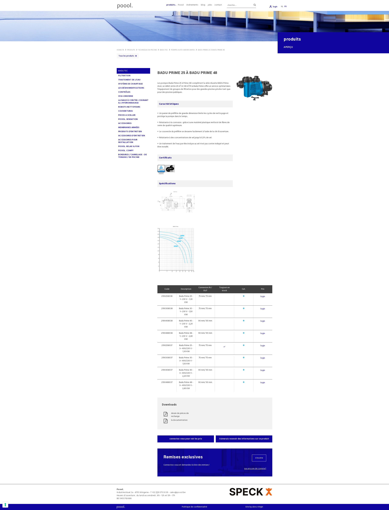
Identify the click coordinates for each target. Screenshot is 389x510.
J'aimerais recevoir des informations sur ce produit (244, 439)
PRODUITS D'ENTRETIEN (130, 131)
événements (192, 5)
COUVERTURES (125, 111)
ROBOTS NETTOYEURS (129, 107)
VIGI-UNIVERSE (125, 96)
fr (285, 6)
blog (203, 5)
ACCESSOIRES (124, 123)
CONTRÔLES (124, 92)
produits (170, 5)
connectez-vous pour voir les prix (185, 439)
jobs (210, 5)
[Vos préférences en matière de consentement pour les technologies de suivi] (5, 505)
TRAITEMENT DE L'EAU (129, 80)
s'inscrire (259, 458)
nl (282, 6)
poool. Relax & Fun (128, 146)
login (275, 7)
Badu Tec (123, 71)
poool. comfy (125, 150)
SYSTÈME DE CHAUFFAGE (130, 84)
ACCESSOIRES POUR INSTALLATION (127, 141)
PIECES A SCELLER (126, 115)
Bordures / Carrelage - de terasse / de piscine (132, 156)
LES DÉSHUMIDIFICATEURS (131, 88)
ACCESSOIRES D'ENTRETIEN (131, 135)
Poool (181, 5)
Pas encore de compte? (255, 468)
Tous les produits (126, 56)
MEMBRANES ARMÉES (128, 127)
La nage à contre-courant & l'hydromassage (133, 102)
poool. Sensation (128, 119)
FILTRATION (124, 75)
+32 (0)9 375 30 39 (160, 492)
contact (218, 5)
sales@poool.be (178, 492)
